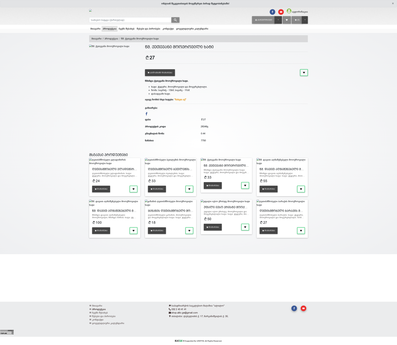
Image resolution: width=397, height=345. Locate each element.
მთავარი (95, 28)
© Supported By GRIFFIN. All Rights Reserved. (202, 341)
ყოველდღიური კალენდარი (192, 28)
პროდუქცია (110, 28)
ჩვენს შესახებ (126, 28)
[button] (263, 20)
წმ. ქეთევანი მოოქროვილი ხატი (140, 38)
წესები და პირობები (148, 28)
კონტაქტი (168, 28)
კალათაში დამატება (161, 73)
